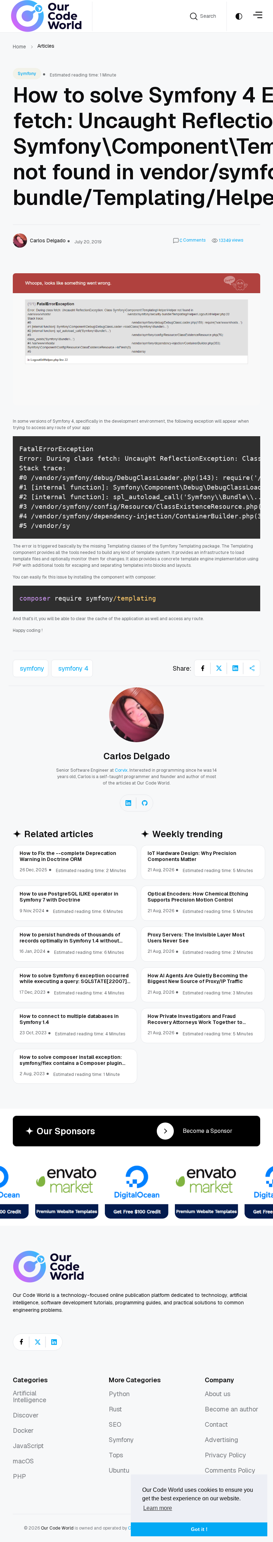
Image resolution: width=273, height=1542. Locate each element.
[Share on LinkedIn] (235, 668)
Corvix (121, 770)
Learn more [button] (157, 1508)
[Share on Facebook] (202, 668)
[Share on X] (219, 668)
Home (19, 46)
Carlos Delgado (136, 756)
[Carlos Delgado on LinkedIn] (128, 803)
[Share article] (251, 668)
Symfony (27, 73)
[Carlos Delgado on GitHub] (144, 803)
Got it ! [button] (199, 1529)
